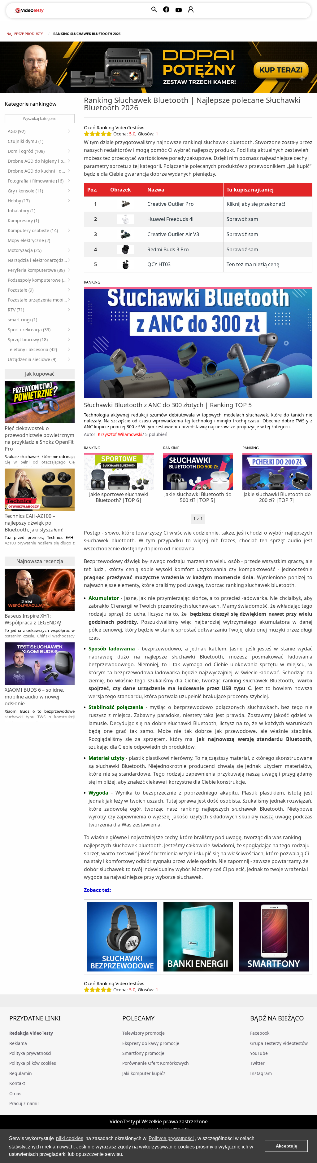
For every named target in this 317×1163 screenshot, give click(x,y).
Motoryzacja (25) (24, 250)
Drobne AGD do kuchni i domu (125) (39, 171)
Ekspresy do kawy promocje (150, 1043)
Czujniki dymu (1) (25, 141)
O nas (15, 1093)
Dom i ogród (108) (26, 151)
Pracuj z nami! (24, 1103)
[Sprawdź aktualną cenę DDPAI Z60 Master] (158, 67)
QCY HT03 (159, 264)
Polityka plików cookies (32, 1063)
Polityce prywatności (171, 1138)
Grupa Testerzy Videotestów (279, 1043)
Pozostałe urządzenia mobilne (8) (39, 300)
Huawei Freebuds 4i (170, 219)
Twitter (257, 1063)
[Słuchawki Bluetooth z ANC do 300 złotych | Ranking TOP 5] (198, 343)
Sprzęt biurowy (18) (28, 339)
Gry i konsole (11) (25, 191)
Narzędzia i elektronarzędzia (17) (39, 260)
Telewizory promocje (143, 1033)
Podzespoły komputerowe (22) (38, 280)
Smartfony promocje (143, 1053)
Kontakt (17, 1083)
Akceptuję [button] (286, 1145)
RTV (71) (16, 310)
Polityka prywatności (30, 1053)
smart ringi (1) (22, 320)
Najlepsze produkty (25, 33)
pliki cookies (69, 1138)
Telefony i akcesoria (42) (32, 349)
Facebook (259, 1033)
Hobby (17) (19, 201)
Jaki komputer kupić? (143, 1073)
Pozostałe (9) (20, 290)
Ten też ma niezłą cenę (253, 264)
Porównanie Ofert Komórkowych (155, 1063)
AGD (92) (16, 131)
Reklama (18, 1043)
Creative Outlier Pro (170, 204)
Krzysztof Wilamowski (120, 434)
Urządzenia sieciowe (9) (32, 359)
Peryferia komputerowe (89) (36, 270)
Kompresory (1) (23, 220)
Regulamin (20, 1073)
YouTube (259, 1053)
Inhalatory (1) (21, 211)
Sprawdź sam (242, 219)
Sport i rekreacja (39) (29, 330)
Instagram (261, 1073)
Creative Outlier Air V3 (173, 234)
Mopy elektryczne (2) (29, 240)
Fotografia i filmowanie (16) (35, 181)
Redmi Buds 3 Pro (168, 249)
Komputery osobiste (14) (33, 230)
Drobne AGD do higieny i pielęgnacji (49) (39, 161)
